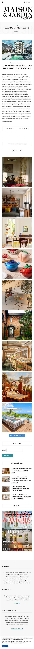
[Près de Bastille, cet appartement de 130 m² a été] (17, 202)
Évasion (12, 63)
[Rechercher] (24, 2)
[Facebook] (22, 128)
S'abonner (17, 603)
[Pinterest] (26, 128)
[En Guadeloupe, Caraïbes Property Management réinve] (17, 417)
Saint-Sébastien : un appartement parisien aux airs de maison (20, 489)
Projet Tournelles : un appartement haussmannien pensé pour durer (21, 497)
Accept (5, 646)
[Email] (28, 128)
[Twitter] (24, 128)
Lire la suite (10, 128)
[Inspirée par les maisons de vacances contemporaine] (17, 172)
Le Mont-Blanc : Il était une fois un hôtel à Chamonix (17, 67)
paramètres (23, 643)
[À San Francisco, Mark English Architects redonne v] (17, 325)
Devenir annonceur (17, 628)
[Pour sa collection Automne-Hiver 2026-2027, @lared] (17, 233)
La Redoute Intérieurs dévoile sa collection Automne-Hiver (21, 471)
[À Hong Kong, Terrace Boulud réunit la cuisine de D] (17, 356)
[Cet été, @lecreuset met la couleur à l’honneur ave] (17, 264)
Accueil (16, 31)
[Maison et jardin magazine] (17, 13)
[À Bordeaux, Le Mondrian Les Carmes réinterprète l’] (17, 387)
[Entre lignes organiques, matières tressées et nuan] (17, 295)
